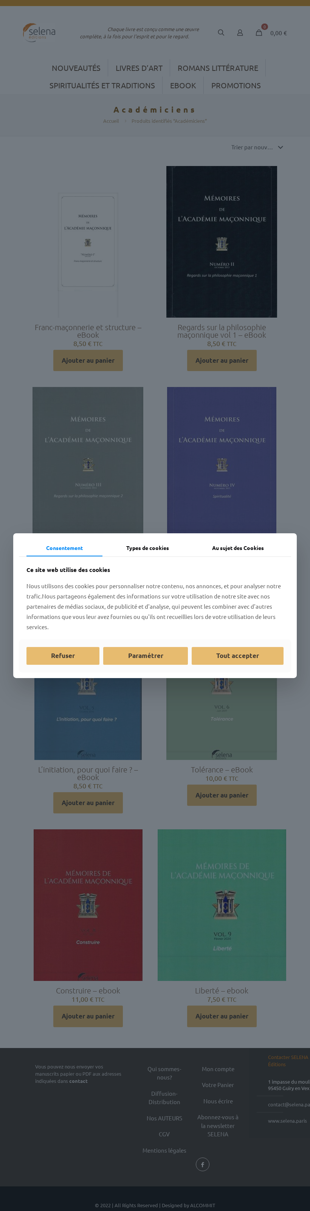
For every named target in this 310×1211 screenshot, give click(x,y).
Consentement (64, 547)
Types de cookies (147, 547)
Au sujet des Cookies (238, 547)
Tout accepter (237, 656)
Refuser (63, 656)
